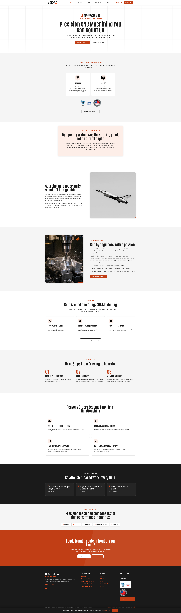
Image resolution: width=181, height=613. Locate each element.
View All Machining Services (89, 340)
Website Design (110, 607)
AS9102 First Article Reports (88, 586)
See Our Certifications (90, 111)
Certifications (98, 2)
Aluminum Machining (86, 578)
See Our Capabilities (98, 42)
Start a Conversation (97, 276)
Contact (109, 2)
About (89, 2)
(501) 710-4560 (118, 2)
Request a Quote (81, 42)
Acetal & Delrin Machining (87, 584)
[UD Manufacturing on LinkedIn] (46, 588)
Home (71, 2)
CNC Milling (80, 2)
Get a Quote (128, 2)
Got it (114, 610)
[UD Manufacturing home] (53, 2)
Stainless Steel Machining (87, 581)
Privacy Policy (106, 610)
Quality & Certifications (106, 584)
